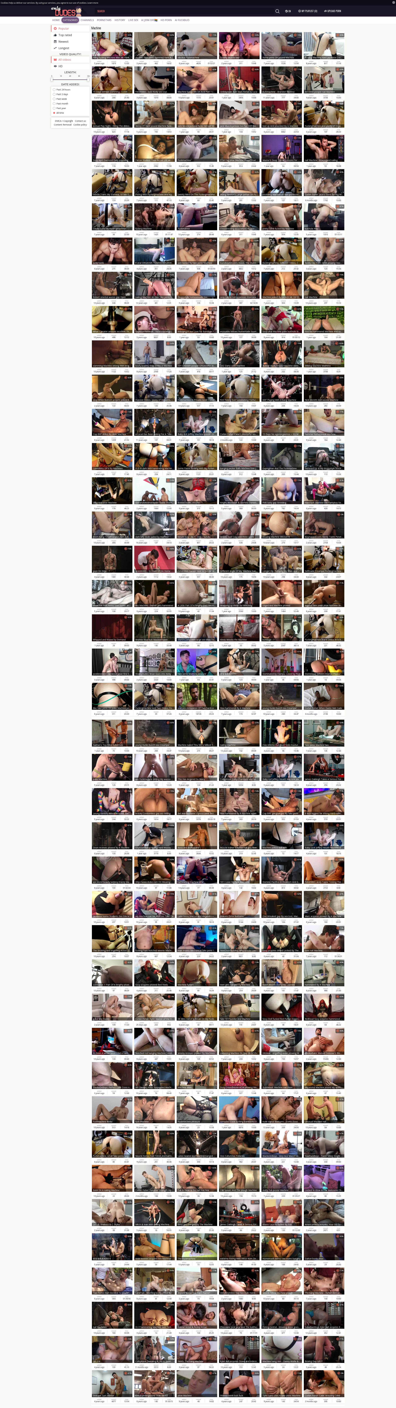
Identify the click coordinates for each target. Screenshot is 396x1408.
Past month (62, 103)
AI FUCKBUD (182, 20)
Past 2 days (62, 94)
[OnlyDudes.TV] (70, 11)
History (120, 20)
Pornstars (104, 20)
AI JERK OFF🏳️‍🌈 (149, 20)
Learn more (92, 2)
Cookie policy (80, 124)
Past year (61, 108)
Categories (70, 20)
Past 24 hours (63, 89)
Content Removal (62, 124)
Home (56, 20)
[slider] (52, 79)
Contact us (80, 120)
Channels (87, 20)
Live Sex (133, 20)
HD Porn (166, 20)
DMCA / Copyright (64, 120)
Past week (61, 98)
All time (60, 112)
